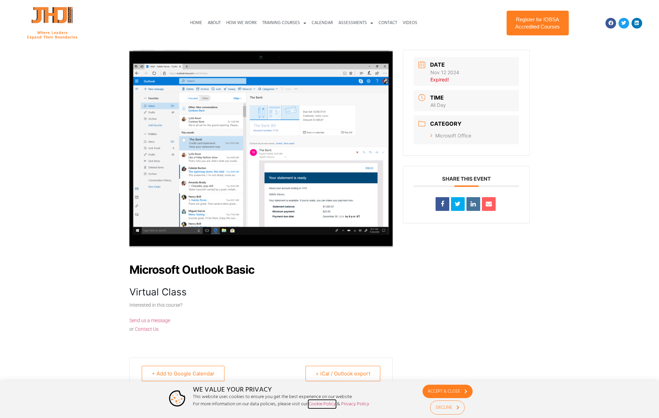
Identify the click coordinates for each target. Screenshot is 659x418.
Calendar (322, 22)
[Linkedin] (637, 23)
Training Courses (281, 22)
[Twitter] (623, 23)
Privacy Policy (355, 404)
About (214, 22)
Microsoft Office (453, 135)
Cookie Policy (322, 404)
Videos (410, 22)
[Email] (489, 204)
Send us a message (149, 320)
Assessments (352, 22)
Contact (388, 22)
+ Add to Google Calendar (183, 373)
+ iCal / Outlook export (342, 373)
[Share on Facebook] (442, 204)
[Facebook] (610, 23)
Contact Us (147, 329)
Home (196, 22)
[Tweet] (458, 204)
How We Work (241, 22)
